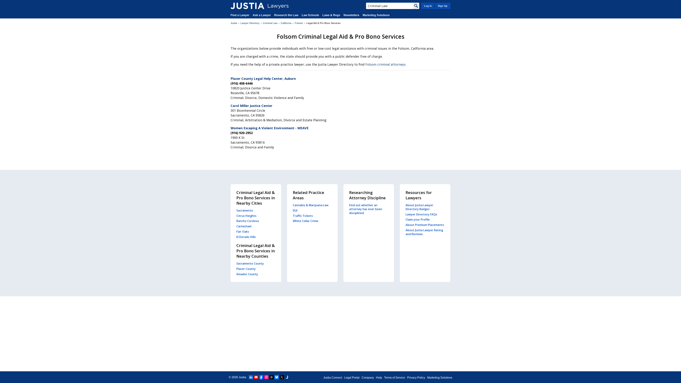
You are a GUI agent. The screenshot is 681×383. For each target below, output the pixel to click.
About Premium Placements (425, 225)
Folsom (299, 23)
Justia (234, 23)
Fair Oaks (242, 232)
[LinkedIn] (251, 377)
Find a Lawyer (240, 15)
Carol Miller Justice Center (251, 106)
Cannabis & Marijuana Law (310, 205)
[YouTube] (256, 377)
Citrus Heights (246, 216)
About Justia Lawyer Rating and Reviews (424, 232)
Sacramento (244, 210)
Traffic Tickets (303, 216)
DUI (295, 210)
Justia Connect (332, 377)
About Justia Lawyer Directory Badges (419, 207)
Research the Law (286, 15)
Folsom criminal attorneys (385, 64)
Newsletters (351, 15)
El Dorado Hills (246, 237)
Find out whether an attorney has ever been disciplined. (365, 209)
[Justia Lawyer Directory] (247, 6)
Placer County (246, 269)
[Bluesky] (277, 377)
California (286, 23)
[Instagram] (266, 377)
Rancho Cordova (247, 221)
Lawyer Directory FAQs (421, 214)
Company (368, 377)
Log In (428, 5)
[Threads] (271, 377)
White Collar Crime (305, 221)
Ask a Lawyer (262, 15)
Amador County (247, 274)
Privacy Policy (416, 377)
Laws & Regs (331, 15)
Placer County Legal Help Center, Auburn (263, 78)
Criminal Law (270, 23)
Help (379, 377)
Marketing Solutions (376, 15)
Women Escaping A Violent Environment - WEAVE (270, 128)
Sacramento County (250, 263)
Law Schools (310, 15)
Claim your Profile (418, 219)
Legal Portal (351, 377)
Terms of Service (394, 377)
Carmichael (243, 226)
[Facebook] (261, 377)
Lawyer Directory (249, 23)
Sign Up (442, 5)
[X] (282, 377)
